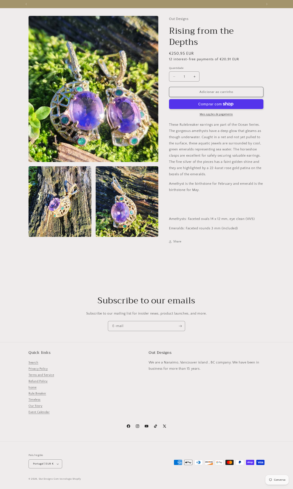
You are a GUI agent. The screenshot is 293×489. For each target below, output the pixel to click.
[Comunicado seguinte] (267, 4)
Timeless (35, 399)
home (32, 387)
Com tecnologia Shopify (67, 479)
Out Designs (46, 479)
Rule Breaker (37, 393)
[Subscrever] (180, 326)
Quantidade (176, 68)
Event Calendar (39, 412)
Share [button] (177, 241)
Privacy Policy (38, 369)
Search (33, 362)
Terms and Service (41, 375)
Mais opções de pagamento (216, 114)
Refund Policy (38, 381)
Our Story (35, 406)
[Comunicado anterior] (26, 4)
